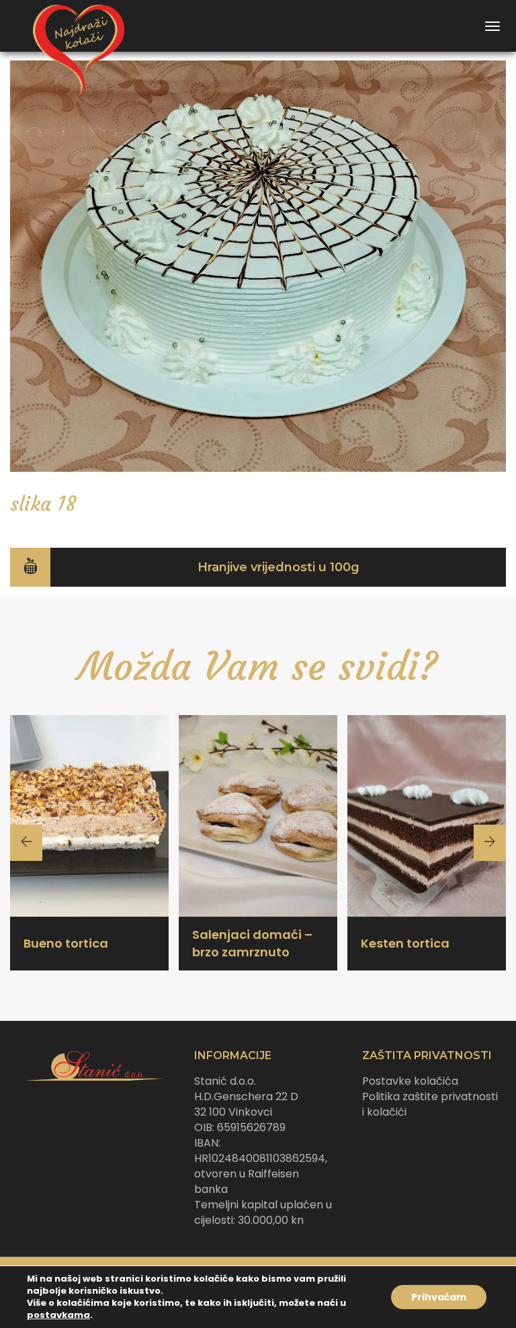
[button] (258, 567)
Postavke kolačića (410, 1081)
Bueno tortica (66, 943)
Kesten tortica (405, 943)
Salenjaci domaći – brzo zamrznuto (252, 943)
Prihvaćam (438, 1297)
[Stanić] (72, 26)
